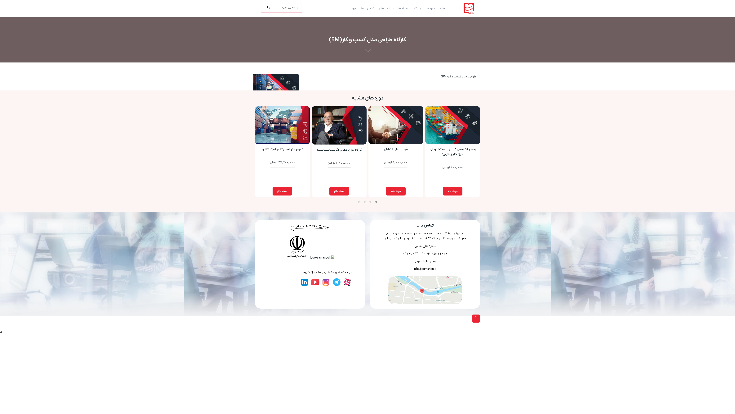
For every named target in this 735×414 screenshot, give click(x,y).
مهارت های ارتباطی (396, 149)
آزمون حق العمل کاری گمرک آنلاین (282, 149)
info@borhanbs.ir (424, 269)
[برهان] (469, 8)
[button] (376, 202)
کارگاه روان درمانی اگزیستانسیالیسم (339, 150)
